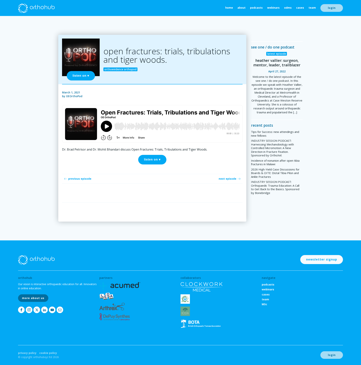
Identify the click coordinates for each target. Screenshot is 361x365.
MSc (264, 304)
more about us (33, 298)
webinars (273, 7)
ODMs (288, 7)
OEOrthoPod (74, 96)
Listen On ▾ (81, 75)
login (332, 8)
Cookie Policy (48, 353)
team (312, 7)
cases (300, 7)
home (229, 7)
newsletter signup (321, 259)
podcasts (256, 7)
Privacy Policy (27, 353)
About (241, 7)
